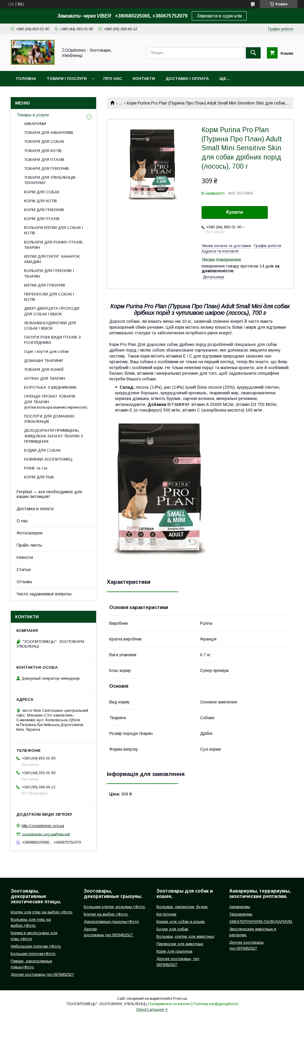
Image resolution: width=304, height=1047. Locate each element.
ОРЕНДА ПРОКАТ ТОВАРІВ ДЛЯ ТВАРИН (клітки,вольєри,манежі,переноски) (55, 401)
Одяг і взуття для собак (46, 351)
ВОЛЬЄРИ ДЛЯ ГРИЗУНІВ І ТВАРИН (49, 273)
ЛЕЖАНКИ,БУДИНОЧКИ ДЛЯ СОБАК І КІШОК (50, 325)
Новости (25, 557)
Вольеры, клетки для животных (185, 936)
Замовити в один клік (219, 15)
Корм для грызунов (174, 951)
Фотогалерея (29, 533)
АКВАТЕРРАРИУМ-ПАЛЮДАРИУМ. (261, 921)
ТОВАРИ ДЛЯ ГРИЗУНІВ (46, 168)
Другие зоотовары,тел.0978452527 (42, 974)
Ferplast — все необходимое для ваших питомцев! (49, 494)
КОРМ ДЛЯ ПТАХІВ (42, 218)
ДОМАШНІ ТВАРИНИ (43, 360)
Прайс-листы (29, 545)
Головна (26, 78)
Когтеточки (166, 914)
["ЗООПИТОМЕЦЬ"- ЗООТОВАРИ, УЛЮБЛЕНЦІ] (33, 63)
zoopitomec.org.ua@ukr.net (46, 834)
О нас (22, 520)
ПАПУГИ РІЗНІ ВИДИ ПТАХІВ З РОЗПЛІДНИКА (52, 340)
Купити (234, 212)
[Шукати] (253, 52)
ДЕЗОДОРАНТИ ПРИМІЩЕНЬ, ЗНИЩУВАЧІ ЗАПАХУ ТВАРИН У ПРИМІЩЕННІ (53, 435)
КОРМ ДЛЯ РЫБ (39, 477)
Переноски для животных (179, 944)
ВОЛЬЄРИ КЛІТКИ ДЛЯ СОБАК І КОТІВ (53, 230)
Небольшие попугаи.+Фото (36, 946)
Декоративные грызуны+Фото (111, 921)
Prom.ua (180, 999)
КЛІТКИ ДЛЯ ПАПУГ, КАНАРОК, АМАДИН (52, 259)
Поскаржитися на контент (169, 1004)
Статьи (24, 569)
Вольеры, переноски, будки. (182, 906)
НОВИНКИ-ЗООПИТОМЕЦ (48, 459)
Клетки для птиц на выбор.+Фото (41, 912)
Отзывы (24, 581)
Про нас (112, 78)
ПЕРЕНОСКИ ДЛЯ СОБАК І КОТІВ (49, 297)
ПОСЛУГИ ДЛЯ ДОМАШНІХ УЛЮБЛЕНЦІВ (49, 419)
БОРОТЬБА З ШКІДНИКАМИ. (50, 387)
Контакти (144, 78)
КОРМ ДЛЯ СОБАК (41, 192)
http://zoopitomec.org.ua (43, 825)
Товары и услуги (33, 115)
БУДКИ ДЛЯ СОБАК (42, 450)
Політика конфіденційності (215, 1004)
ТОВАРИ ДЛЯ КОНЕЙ (44, 369)
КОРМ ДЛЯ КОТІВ (40, 201)
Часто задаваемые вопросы (44, 593)
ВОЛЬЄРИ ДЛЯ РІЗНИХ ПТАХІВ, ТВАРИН (53, 245)
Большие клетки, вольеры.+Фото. (115, 906)
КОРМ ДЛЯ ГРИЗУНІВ (44, 210)
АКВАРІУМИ (35, 123)
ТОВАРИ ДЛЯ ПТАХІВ (44, 159)
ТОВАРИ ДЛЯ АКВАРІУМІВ (48, 132)
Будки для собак (172, 929)
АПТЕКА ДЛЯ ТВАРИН (44, 378)
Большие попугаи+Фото (33, 953)
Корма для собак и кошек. (180, 921)
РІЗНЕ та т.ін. (36, 468)
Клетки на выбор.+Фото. (106, 914)
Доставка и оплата (35, 508)
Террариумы (240, 914)
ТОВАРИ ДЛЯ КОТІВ (43, 150)
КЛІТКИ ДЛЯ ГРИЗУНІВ (44, 285)
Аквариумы (239, 906)
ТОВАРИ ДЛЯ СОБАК (44, 141)
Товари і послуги (67, 78)
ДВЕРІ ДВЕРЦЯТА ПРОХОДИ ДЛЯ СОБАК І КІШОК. (51, 311)
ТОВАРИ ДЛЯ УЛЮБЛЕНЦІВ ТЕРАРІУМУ (50, 180)
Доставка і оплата (187, 78)
